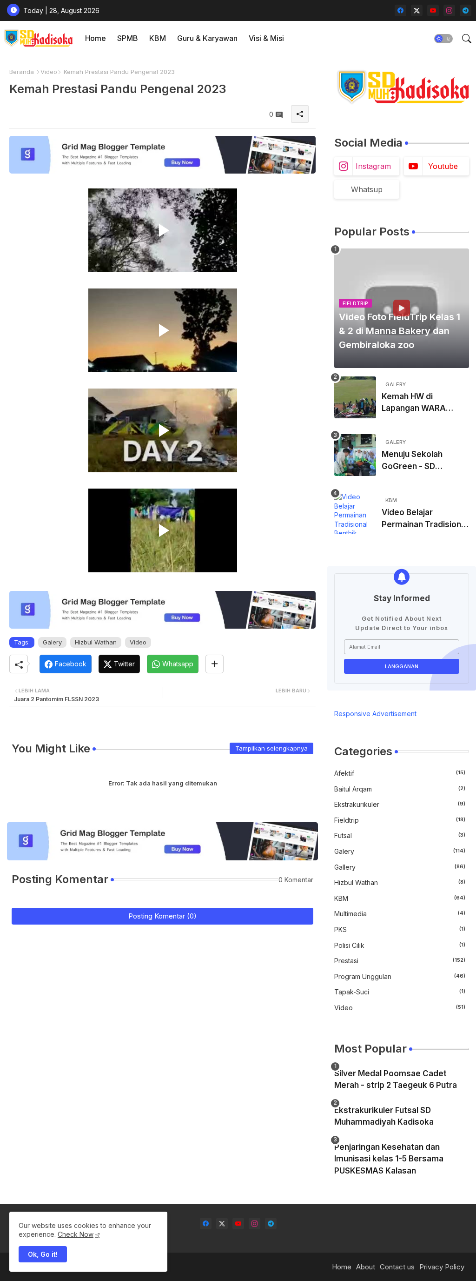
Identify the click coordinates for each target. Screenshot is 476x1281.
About (365, 1266)
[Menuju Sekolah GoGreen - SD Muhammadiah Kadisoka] (355, 455)
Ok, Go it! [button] (43, 1254)
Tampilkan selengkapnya (271, 748)
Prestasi (399, 961)
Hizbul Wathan (96, 642)
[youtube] (433, 10)
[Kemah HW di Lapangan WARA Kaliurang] (355, 397)
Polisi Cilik (399, 945)
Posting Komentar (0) (162, 916)
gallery (399, 867)
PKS (399, 929)
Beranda (21, 71)
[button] (443, 38)
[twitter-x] (417, 10)
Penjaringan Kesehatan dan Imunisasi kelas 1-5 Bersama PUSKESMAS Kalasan (388, 1158)
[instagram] (449, 10)
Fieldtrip (399, 820)
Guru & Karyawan (207, 38)
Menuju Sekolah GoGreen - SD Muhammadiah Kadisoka (412, 460)
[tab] (95, 38)
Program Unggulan (399, 976)
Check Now (75, 1234)
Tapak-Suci (399, 992)
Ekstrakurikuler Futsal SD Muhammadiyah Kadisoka (384, 1116)
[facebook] (400, 10)
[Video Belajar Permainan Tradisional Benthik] (355, 513)
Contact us (397, 1266)
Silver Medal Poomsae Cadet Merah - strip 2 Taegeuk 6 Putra (395, 1079)
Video (48, 71)
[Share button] (214, 664)
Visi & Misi (266, 38)
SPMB (127, 38)
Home (95, 38)
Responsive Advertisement (375, 714)
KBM (157, 38)
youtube (443, 166)
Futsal (399, 835)
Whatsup (367, 189)
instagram (373, 166)
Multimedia (399, 914)
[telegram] (465, 10)
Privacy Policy (441, 1266)
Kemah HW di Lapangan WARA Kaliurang (414, 403)
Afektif (399, 773)
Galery (52, 642)
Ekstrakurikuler (399, 804)
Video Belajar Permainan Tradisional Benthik (425, 519)
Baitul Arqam (399, 789)
